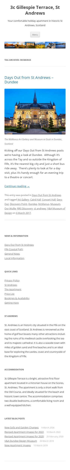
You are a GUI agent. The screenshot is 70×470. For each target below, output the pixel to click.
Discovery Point (18, 204)
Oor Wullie (10, 208)
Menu (35, 34)
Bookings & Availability (16, 298)
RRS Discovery (25, 208)
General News (12, 253)
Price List (9, 294)
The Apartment (12, 289)
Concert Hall (49, 199)
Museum (55, 204)
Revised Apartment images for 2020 (24, 436)
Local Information (14, 258)
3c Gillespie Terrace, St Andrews (35, 10)
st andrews (40, 208)
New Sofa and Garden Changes (21, 427)
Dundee (32, 204)
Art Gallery (23, 199)
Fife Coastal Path (13, 249)
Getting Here (11, 302)
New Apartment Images (17, 445)
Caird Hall (35, 199)
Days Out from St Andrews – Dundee (28, 79)
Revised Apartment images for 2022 (24, 432)
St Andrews (10, 285)
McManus (43, 204)
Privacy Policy (12, 280)
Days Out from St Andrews (46, 195)
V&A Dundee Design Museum (20, 441)
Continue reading (17, 186)
